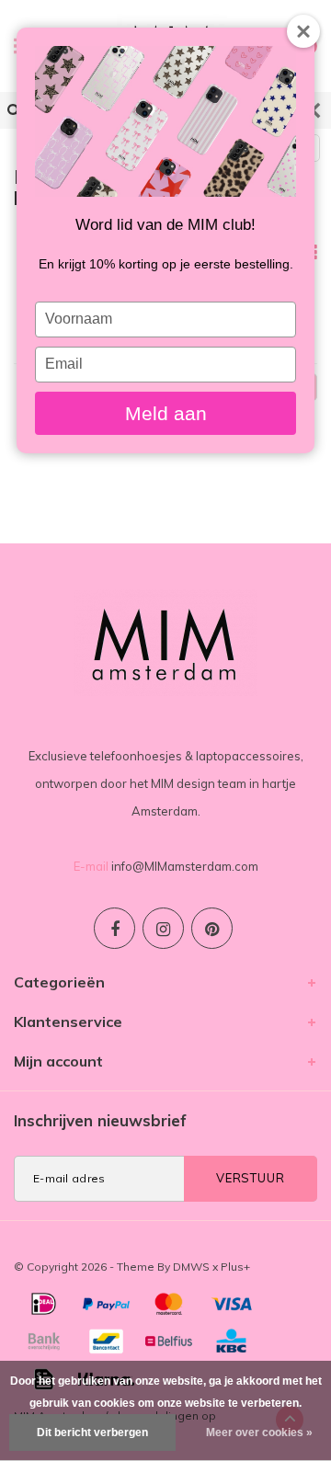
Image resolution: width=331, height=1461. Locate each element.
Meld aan (166, 413)
